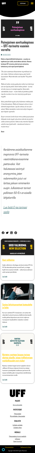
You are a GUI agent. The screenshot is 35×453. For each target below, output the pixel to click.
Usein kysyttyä (17, 441)
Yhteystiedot (17, 414)
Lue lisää (4, 277)
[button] (32, 3)
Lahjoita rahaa (17, 428)
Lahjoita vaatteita (17, 425)
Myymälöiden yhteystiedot (17, 416)
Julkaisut (17, 439)
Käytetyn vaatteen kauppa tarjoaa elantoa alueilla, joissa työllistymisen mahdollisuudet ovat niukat (17, 357)
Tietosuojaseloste (9, 447)
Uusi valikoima (8, 259)
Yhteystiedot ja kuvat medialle (17, 436)
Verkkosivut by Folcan (25, 447)
